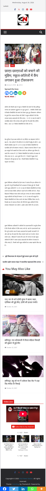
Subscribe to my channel (24, 427)
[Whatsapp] (20, 93)
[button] (26, 432)
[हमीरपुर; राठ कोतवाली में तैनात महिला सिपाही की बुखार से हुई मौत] (23, 316)
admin (21, 85)
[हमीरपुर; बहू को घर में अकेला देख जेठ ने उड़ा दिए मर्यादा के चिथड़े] (23, 357)
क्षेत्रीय (7, 65)
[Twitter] (11, 93)
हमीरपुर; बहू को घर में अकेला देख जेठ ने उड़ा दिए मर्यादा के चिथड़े (22, 382)
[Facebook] (7, 93)
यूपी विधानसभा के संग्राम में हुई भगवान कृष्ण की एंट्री (21, 256)
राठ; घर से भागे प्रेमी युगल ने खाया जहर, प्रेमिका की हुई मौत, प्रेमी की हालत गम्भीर (21, 301)
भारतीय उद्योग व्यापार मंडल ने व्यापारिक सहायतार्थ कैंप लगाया (22, 262)
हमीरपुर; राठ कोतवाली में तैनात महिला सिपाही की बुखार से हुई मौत (22, 342)
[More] (24, 93)
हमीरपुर (12, 65)
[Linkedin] (16, 93)
